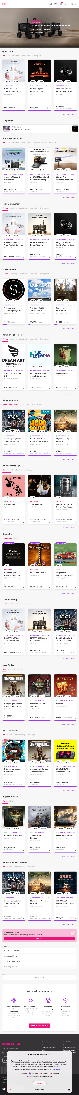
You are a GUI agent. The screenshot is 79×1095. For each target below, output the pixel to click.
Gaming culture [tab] (53, 143)
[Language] (56, 4)
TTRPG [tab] (22, 404)
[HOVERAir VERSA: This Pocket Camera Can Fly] (13, 71)
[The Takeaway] (39, 486)
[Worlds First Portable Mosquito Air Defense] (65, 159)
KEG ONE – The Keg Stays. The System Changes (64, 507)
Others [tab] (39, 404)
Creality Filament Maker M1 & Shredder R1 (12, 179)
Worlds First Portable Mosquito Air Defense (64, 179)
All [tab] (4, 56)
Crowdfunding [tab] (23, 208)
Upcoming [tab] (13, 208)
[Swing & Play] (13, 486)
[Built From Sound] (39, 554)
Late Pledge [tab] (34, 208)
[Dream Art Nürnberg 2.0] (13, 355)
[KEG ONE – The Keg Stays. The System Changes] (65, 486)
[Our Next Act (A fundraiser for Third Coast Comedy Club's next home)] (39, 290)
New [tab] (15, 538)
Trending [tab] (6, 604)
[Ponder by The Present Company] (13, 554)
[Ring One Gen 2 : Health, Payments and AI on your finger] (65, 71)
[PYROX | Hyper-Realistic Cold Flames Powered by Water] (39, 71)
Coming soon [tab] (8, 538)
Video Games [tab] (30, 404)
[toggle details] (24, 110)
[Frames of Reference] (65, 290)
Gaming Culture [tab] (38, 56)
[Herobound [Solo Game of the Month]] (39, 421)
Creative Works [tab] (26, 56)
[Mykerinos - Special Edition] (65, 421)
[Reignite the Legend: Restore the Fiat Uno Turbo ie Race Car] (65, 554)
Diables (59, 703)
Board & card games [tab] (10, 404)
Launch (39, 938)
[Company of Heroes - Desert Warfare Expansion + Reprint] (13, 685)
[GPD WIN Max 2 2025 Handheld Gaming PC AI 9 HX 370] (39, 159)
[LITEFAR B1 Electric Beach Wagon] (39, 224)
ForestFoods (62, 373)
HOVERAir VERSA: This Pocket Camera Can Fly (13, 91)
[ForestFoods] (65, 355)
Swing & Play (10, 504)
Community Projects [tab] (39, 143)
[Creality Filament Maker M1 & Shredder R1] (13, 159)
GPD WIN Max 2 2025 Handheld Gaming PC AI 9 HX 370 (39, 179)
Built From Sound (38, 572)
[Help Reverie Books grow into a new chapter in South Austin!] (39, 355)
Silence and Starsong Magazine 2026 (13, 310)
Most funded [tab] (15, 604)
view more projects (69, 114)
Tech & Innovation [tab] (13, 56)
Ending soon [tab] (44, 208)
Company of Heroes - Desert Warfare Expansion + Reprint (13, 706)
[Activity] (61, 4)
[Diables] (65, 685)
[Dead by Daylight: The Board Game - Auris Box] (13, 421)
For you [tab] (5, 208)
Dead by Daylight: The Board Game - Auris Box (12, 441)
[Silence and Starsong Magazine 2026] (13, 290)
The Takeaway (36, 504)
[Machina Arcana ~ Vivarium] (39, 685)
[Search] (51, 4)
